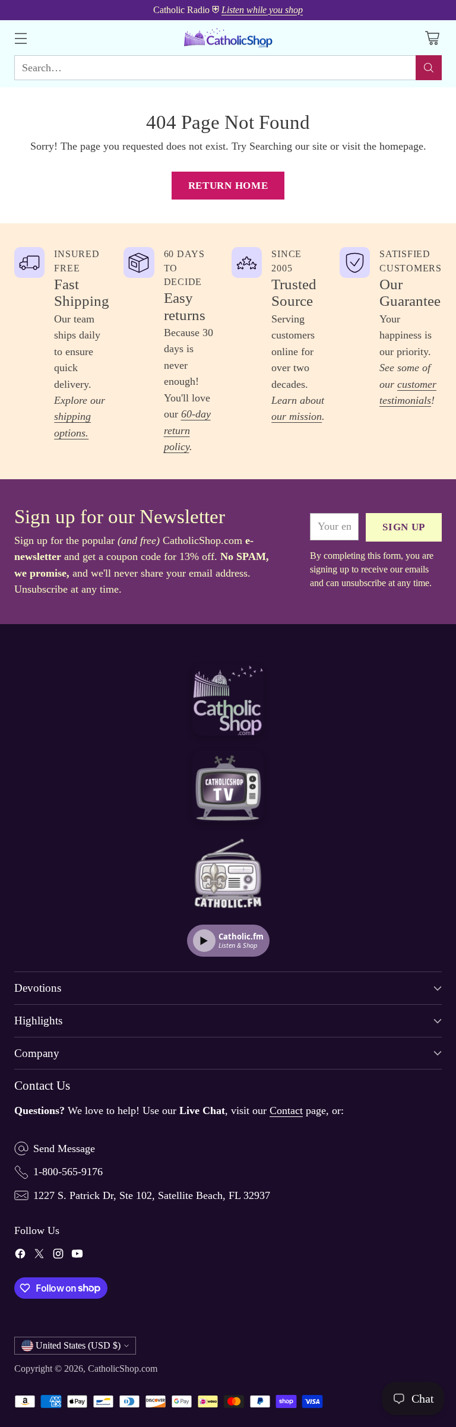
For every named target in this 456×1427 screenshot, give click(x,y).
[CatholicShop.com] (228, 38)
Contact (286, 1110)
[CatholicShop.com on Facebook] (20, 1255)
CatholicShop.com (122, 1368)
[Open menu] (20, 38)
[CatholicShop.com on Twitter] (39, 1255)
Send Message (64, 1148)
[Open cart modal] (432, 38)
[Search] (429, 67)
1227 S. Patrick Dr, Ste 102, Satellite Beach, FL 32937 (151, 1195)
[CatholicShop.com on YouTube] (77, 1255)
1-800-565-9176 (68, 1172)
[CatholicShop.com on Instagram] (58, 1255)
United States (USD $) (78, 1345)
